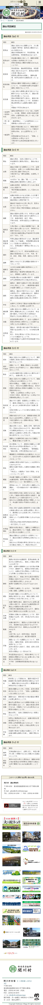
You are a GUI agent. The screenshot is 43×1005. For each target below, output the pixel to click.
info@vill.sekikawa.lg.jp (17, 995)
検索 (25, 4)
